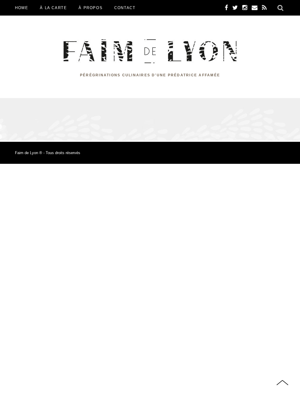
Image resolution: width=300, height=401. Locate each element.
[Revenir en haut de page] (282, 383)
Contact (124, 8)
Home (21, 8)
